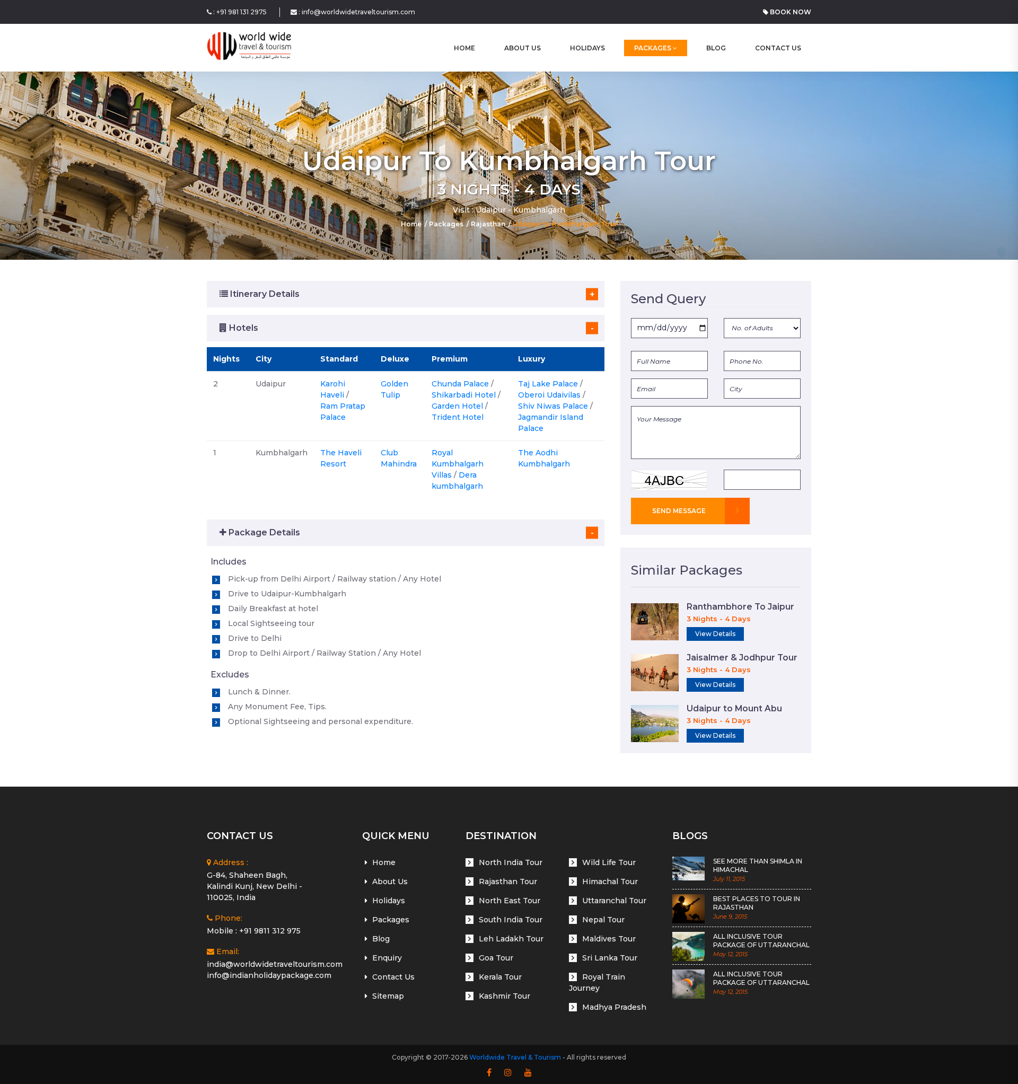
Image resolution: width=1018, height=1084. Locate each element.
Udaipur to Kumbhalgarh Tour (565, 224)
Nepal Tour (603, 919)
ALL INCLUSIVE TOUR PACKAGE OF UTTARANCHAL (761, 940)
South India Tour (510, 919)
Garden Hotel (457, 406)
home (464, 48)
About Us (522, 48)
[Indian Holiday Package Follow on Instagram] (508, 1073)
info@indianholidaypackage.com (269, 975)
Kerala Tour (500, 977)
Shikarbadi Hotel (464, 395)
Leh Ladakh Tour (511, 939)
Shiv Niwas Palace (553, 406)
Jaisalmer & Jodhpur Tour (742, 658)
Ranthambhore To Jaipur (740, 607)
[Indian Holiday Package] (249, 48)
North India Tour (510, 862)
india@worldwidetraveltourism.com (275, 964)
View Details (715, 634)
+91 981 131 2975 (241, 12)
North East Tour (509, 900)
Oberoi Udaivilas (549, 395)
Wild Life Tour (609, 862)
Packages (653, 48)
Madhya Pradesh (614, 1007)
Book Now (789, 12)
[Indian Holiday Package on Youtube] (528, 1073)
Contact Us (778, 48)
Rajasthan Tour (508, 881)
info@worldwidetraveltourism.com (358, 12)
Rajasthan (488, 224)
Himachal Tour (610, 881)
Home (411, 224)
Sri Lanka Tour (609, 958)
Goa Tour (496, 958)
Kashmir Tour (504, 996)
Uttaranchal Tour (614, 900)
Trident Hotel (458, 417)
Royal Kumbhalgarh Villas (458, 464)
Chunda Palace (460, 384)
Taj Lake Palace (548, 384)
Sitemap (388, 996)
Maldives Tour (609, 939)
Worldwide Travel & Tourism (515, 1057)
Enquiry (387, 958)
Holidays (587, 48)
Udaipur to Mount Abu (734, 708)
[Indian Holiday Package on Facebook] (489, 1073)
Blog (716, 48)
